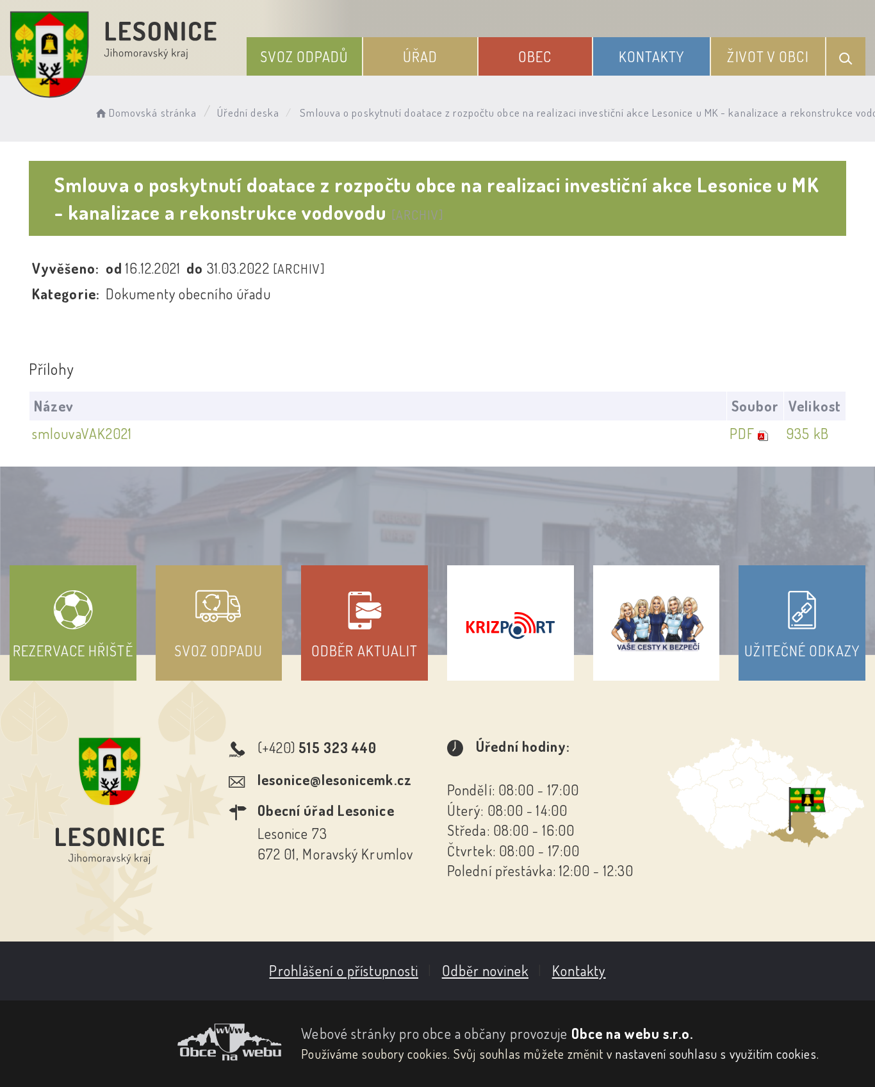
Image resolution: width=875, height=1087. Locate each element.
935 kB (808, 433)
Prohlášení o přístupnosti (343, 970)
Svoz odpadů (304, 56)
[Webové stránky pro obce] (146, 1042)
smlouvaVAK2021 (82, 433)
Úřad (420, 56)
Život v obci (767, 56)
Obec (535, 56)
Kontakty (652, 56)
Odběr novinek (485, 970)
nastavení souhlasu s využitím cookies (716, 1053)
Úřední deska (248, 112)
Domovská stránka (153, 112)
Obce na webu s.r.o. (632, 1033)
